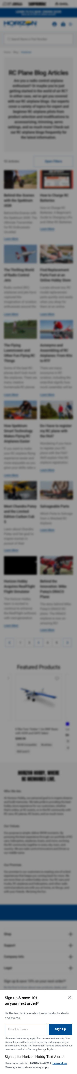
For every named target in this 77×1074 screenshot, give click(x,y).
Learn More (60, 1063)
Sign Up (60, 1029)
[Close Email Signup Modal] (70, 997)
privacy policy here (46, 1049)
